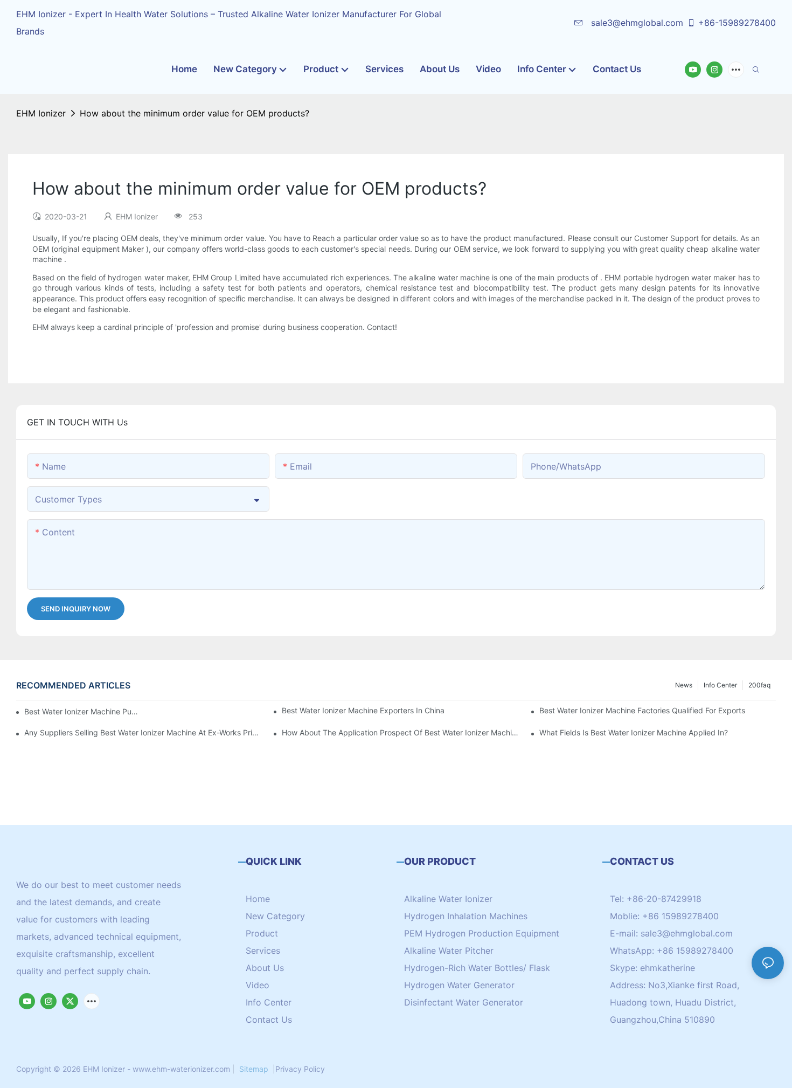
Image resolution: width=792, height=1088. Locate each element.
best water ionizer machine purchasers (81, 711)
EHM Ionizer (41, 113)
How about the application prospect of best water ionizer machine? (400, 732)
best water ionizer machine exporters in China (363, 710)
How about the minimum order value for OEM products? (194, 113)
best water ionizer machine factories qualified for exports (642, 710)
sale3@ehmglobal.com (635, 22)
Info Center (720, 685)
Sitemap (253, 1068)
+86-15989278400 (737, 22)
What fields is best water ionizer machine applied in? (633, 732)
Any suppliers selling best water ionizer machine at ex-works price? (142, 732)
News (683, 685)
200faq (759, 685)
